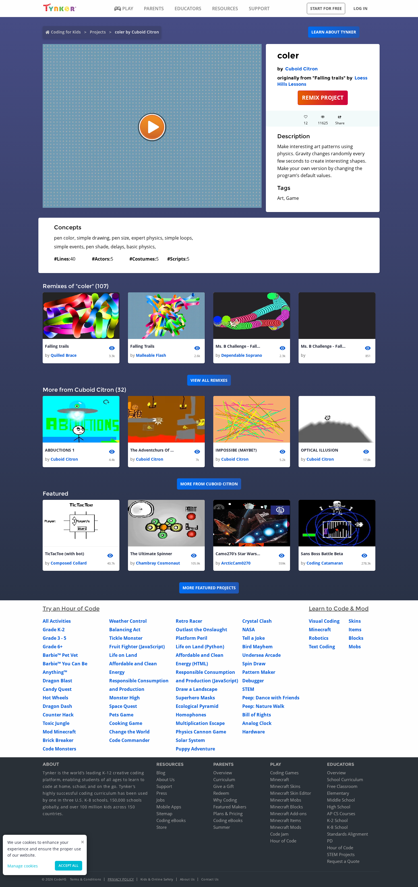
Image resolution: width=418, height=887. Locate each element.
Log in (360, 8)
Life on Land (123, 655)
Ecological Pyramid (197, 706)
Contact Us (210, 879)
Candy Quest (57, 689)
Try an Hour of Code (71, 608)
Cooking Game (125, 723)
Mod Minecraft (59, 732)
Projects (98, 32)
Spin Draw (254, 663)
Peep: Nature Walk (263, 706)
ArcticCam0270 (236, 563)
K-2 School (337, 820)
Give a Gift (223, 786)
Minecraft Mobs (285, 800)
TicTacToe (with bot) (64, 553)
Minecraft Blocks (286, 807)
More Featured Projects (209, 587)
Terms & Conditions (85, 879)
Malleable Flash (151, 355)
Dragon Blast (57, 681)
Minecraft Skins (285, 786)
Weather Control (128, 621)
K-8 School (337, 827)
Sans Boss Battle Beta (322, 553)
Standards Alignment (347, 834)
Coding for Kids (66, 32)
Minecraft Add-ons (288, 813)
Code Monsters (59, 749)
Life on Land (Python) (200, 646)
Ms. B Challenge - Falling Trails (238, 346)
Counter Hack (58, 715)
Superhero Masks (195, 698)
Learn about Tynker (333, 32)
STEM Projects (341, 854)
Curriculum (224, 779)
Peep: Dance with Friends (270, 698)
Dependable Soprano (241, 355)
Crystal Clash (257, 621)
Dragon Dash (57, 706)
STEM (248, 689)
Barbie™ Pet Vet (60, 655)
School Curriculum (345, 779)
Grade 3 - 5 (54, 638)
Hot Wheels (55, 698)
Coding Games (284, 772)
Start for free (326, 8)
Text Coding (322, 646)
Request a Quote (343, 861)
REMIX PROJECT (322, 97)
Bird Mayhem (257, 646)
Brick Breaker (58, 740)
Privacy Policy (121, 879)
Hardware (253, 732)
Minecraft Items (285, 820)
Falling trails (57, 346)
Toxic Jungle (56, 723)
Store (161, 827)
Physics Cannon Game (201, 732)
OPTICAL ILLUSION (319, 450)
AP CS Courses (341, 813)
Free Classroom (342, 786)
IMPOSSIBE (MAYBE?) (236, 450)
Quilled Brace (63, 355)
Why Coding (225, 800)
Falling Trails (142, 346)
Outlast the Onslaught (201, 629)
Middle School (341, 800)
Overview (222, 772)
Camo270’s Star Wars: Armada (238, 553)
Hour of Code (283, 841)
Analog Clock (257, 723)
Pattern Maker (258, 672)
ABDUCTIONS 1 (60, 450)
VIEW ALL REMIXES (209, 380)
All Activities (57, 621)
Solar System (190, 740)
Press (161, 793)
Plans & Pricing (228, 813)
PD (330, 841)
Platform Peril (191, 638)
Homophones (191, 715)
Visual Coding (324, 621)
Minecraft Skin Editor (290, 793)
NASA (248, 629)
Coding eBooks (171, 820)
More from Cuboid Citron (209, 484)
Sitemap (164, 813)
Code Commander (129, 740)
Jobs (160, 800)
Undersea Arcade (261, 655)
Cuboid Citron (301, 69)
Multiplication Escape (200, 723)
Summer (221, 827)
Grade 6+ (53, 646)
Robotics (318, 638)
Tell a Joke (253, 638)
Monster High (124, 698)
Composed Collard (69, 563)
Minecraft (320, 629)
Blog (160, 772)
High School (338, 807)
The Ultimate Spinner (151, 553)
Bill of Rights (256, 715)
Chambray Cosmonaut (158, 563)
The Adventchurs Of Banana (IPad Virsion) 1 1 (153, 450)
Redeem (221, 793)
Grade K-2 (54, 629)
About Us (165, 779)
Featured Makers (229, 807)
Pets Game (121, 715)
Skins (355, 621)
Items (355, 629)
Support (164, 786)
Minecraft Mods (285, 827)
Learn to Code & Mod (339, 608)
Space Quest (123, 706)
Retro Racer (189, 621)
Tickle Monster (125, 638)
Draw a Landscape (196, 689)
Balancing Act (124, 629)
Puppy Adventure (195, 749)
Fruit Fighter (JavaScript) (137, 646)
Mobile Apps (168, 807)
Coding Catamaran (325, 563)
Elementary (338, 793)
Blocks (356, 638)
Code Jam (279, 834)
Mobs (355, 646)
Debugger (253, 681)
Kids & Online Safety (156, 879)
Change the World (129, 732)
